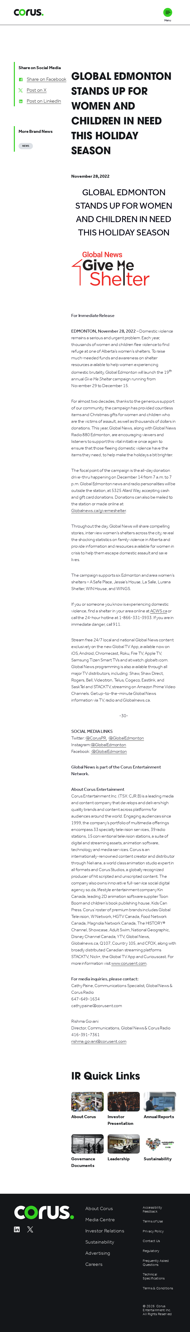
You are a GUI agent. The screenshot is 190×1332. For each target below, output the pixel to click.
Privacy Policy (153, 1231)
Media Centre (100, 1219)
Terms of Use (153, 1221)
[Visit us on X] (30, 1231)
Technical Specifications (154, 1276)
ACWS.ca (158, 611)
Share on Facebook (46, 79)
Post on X (37, 90)
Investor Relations (104, 1231)
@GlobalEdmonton (126, 738)
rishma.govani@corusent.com (98, 1041)
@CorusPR (96, 738)
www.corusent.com (128, 963)
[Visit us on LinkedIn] (17, 1231)
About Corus (99, 1208)
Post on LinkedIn (44, 101)
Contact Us (151, 1241)
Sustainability (99, 1242)
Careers (93, 1264)
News (25, 145)
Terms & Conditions (158, 1288)
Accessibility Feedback (152, 1210)
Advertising (97, 1253)
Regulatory (151, 1251)
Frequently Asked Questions (156, 1263)
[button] (168, 12)
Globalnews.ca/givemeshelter (98, 510)
